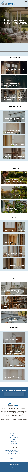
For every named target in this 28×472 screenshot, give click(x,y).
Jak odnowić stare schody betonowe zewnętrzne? (13, 319)
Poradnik (14, 279)
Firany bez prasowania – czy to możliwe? (14, 454)
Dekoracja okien (14, 106)
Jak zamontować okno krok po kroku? (15, 241)
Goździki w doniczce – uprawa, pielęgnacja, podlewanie (14, 43)
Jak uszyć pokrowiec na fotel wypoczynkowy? (14, 451)
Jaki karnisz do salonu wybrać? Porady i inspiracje (15, 155)
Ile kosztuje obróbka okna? (15, 230)
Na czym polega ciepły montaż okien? (13, 254)
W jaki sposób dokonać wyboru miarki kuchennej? (14, 457)
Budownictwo (14, 58)
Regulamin (14, 470)
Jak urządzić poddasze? (14, 365)
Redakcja (14, 425)
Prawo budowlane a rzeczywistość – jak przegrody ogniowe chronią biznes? (13, 84)
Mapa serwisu (14, 467)
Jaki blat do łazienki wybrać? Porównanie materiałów (13, 340)
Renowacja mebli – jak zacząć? (11, 305)
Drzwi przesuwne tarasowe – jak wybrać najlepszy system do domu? (13, 21)
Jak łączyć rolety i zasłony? (15, 144)
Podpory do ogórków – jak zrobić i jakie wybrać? (13, 195)
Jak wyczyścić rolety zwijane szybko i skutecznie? (13, 131)
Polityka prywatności (14, 464)
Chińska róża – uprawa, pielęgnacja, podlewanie (14, 47)
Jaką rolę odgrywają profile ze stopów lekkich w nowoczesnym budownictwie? (13, 70)
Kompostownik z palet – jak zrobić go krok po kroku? (13, 180)
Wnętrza (14, 328)
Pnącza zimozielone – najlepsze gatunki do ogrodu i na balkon (14, 53)
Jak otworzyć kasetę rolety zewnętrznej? (15, 119)
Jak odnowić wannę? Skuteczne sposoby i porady (13, 291)
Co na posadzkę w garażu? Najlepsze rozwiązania (13, 98)
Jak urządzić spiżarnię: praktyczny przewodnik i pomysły (14, 352)
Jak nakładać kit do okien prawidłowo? (14, 266)
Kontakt (14, 427)
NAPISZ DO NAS (14, 394)
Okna (14, 217)
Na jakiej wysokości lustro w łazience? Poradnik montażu (15, 376)
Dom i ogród (14, 168)
